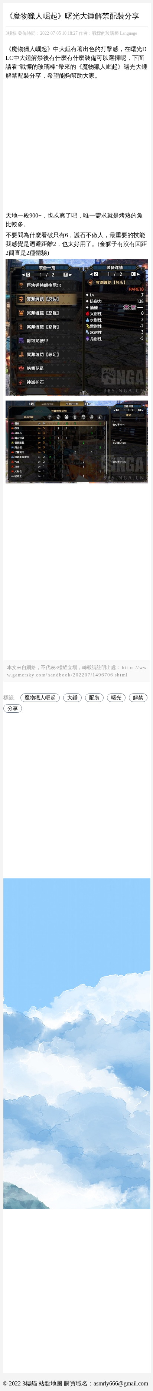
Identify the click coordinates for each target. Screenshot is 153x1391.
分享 (12, 708)
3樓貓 (11, 33)
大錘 (72, 697)
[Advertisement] (76, 145)
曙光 (116, 697)
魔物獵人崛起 (40, 697)
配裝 (94, 697)
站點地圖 (50, 1383)
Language (128, 33)
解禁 (138, 697)
